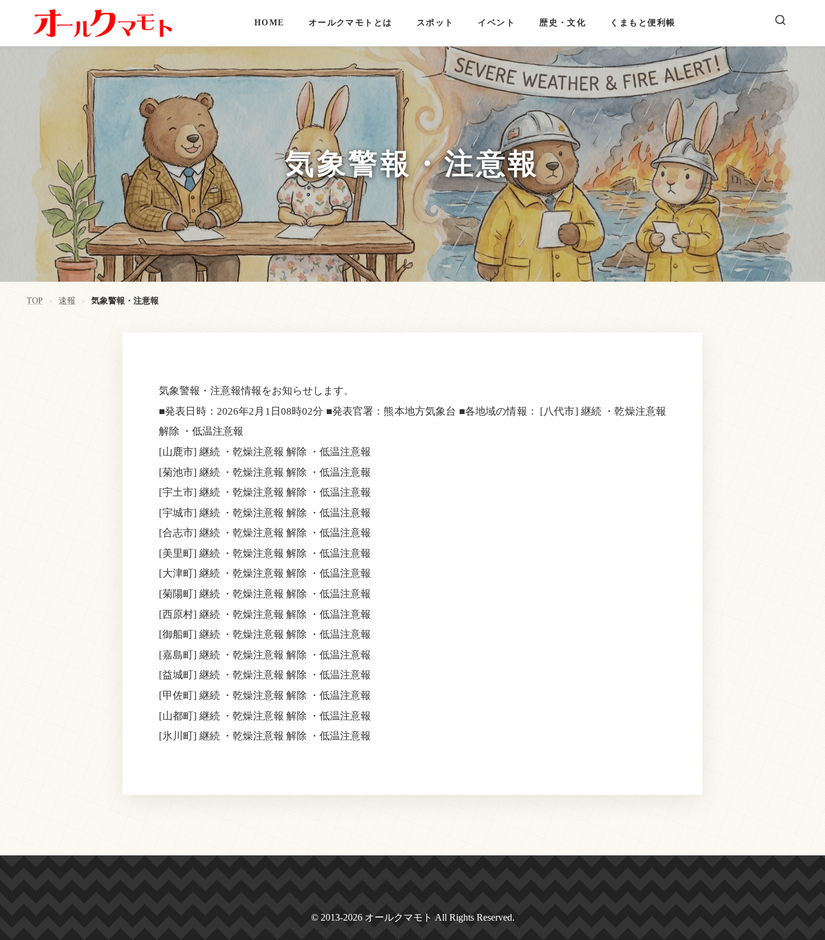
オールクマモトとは (351, 22)
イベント (496, 22)
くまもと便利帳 (642, 22)
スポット (435, 22)
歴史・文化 (562, 22)
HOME (269, 22)
